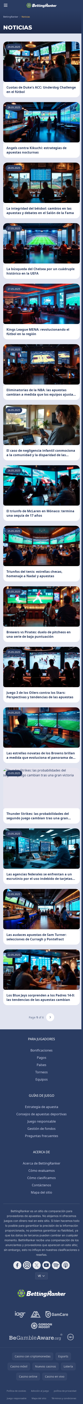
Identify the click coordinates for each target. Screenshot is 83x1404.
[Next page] (50, 1017)
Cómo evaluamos (41, 1170)
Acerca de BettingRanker (41, 1163)
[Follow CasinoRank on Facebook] (17, 1265)
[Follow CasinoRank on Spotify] (56, 1265)
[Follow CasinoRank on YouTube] (46, 1265)
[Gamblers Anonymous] (35, 1314)
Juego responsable (41, 1121)
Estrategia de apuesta (41, 1107)
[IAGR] (20, 1314)
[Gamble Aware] (35, 1337)
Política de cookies (16, 1390)
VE (39, 1276)
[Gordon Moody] (41, 1325)
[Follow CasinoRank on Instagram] (27, 1265)
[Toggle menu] (6, 5)
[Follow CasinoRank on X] (37, 1265)
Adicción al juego (40, 1390)
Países (41, 1065)
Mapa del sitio (41, 1192)
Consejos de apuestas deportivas (41, 1114)
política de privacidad (65, 1390)
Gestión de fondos (41, 1128)
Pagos (41, 1057)
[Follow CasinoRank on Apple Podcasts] (66, 1265)
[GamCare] (57, 1314)
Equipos (41, 1079)
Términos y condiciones (64, 1398)
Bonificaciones (41, 1050)
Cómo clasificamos (41, 1178)
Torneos (41, 1072)
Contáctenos (41, 1185)
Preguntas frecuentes (41, 1136)
